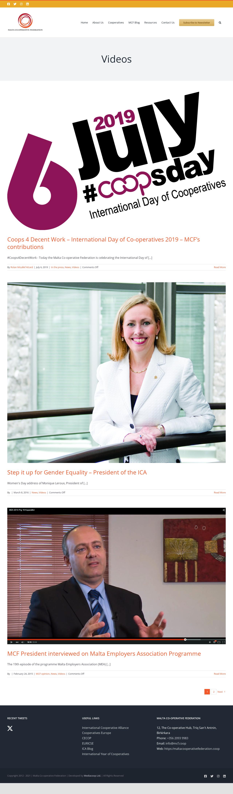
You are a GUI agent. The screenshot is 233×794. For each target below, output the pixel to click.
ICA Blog (87, 749)
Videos (75, 267)
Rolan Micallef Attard (22, 267)
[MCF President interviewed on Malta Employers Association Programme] (116, 576)
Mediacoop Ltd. (92, 775)
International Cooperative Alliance (105, 728)
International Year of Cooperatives (105, 754)
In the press (57, 267)
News (68, 267)
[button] (220, 22)
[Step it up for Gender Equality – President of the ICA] (116, 372)
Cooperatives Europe (96, 733)
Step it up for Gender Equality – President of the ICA (77, 472)
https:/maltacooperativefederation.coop (192, 749)
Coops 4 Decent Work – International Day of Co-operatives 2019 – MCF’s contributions (103, 243)
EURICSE (88, 743)
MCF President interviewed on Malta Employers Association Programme (104, 653)
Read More (220, 267)
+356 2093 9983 (177, 738)
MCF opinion (43, 673)
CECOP (86, 738)
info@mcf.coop (176, 743)
